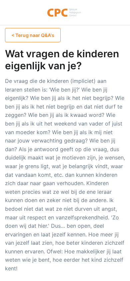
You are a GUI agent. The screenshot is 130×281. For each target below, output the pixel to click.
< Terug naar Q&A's (32, 35)
